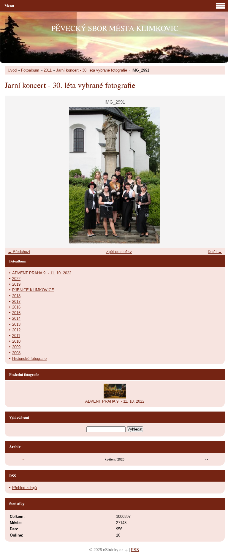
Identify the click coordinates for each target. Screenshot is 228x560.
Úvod (12, 70)
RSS (135, 550)
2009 (16, 347)
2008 (16, 353)
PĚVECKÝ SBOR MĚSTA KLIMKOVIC (114, 28)
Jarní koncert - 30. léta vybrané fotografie (91, 70)
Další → (215, 251)
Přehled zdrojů (24, 487)
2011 (48, 70)
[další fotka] (215, 175)
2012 (16, 330)
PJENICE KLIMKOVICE (33, 290)
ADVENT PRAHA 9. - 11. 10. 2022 (41, 273)
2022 (16, 278)
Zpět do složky (119, 251)
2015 (16, 313)
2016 (16, 307)
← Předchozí (19, 251)
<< (23, 459)
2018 (16, 296)
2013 (16, 324)
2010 (16, 341)
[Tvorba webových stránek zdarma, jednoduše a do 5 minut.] (127, 550)
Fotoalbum (30, 70)
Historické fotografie (29, 358)
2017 (16, 301)
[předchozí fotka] (14, 175)
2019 (16, 284)
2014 (16, 318)
